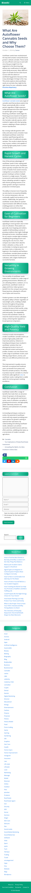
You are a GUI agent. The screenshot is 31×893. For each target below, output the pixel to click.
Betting (6, 654)
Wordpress (7, 874)
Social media (8, 829)
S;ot (5, 804)
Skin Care (7, 821)
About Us (10, 884)
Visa (5, 866)
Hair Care (7, 744)
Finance (6, 713)
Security (6, 806)
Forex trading (8, 727)
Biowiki (5, 2)
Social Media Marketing (11, 832)
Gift (5, 739)
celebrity (7, 679)
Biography (7, 656)
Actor (6, 634)
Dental (6, 690)
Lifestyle (7, 767)
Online (6, 784)
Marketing (7, 772)
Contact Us (26, 887)
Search (6, 535)
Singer (6, 818)
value (21, 375)
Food (5, 724)
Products (7, 795)
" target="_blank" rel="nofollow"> (14, 458)
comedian (7, 685)
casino (6, 673)
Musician (7, 781)
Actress (6, 637)
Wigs (5, 872)
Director (6, 699)
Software (7, 838)
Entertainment (8, 707)
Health (6, 747)
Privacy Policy (19, 884)
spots (6, 846)
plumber (7, 792)
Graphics (7, 741)
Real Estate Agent (9, 801)
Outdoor (7, 787)
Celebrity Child (9, 682)
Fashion (6, 710)
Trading (6, 855)
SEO (5, 809)
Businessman (8, 668)
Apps (5, 642)
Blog (5, 659)
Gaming (6, 733)
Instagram (7, 756)
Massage (7, 775)
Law (5, 761)
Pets (5, 789)
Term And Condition (7, 887)
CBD (5, 676)
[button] (20, 2)
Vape (5, 863)
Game (6, 730)
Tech (5, 849)
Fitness (6, 719)
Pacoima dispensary (9, 87)
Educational (7, 702)
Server (6, 812)
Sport (6, 843)
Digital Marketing (9, 696)
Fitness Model (8, 722)
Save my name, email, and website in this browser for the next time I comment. (16, 515)
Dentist (6, 693)
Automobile (8, 648)
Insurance (7, 758)
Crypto (6, 688)
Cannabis (8, 439)
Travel (6, 857)
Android (6, 639)
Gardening (7, 736)
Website (6, 869)
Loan (5, 770)
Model (6, 778)
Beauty (6, 651)
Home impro (8, 750)
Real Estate (7, 798)
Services (6, 815)
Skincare (7, 823)
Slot (5, 826)
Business (7, 665)
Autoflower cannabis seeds (11, 101)
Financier (7, 716)
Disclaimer (18, 887)
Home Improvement (10, 753)
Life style (7, 764)
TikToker (7, 852)
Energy (6, 705)
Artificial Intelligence (10, 645)
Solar (5, 840)
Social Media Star (9, 835)
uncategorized (8, 860)
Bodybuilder (8, 662)
